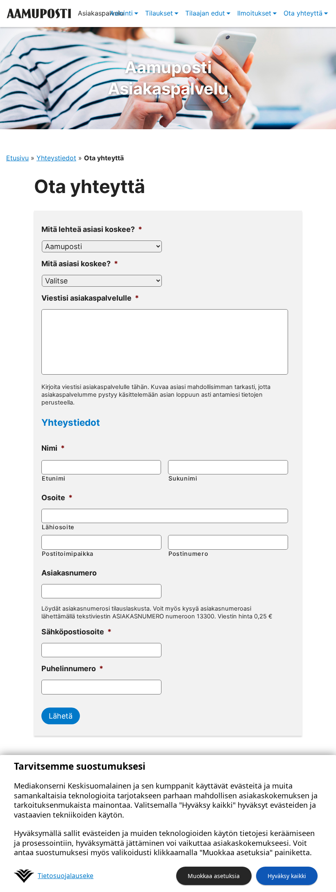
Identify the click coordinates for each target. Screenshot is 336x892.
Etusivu (17, 158)
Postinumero (188, 553)
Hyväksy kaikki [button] (287, 876)
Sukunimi (182, 478)
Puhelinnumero (72, 668)
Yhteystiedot (56, 158)
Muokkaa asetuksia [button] (214, 876)
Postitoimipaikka (67, 553)
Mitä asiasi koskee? (79, 263)
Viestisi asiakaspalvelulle (90, 298)
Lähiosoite (58, 527)
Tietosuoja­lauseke (65, 876)
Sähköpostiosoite (76, 631)
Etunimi (54, 478)
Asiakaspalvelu (168, 78)
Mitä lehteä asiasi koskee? (91, 229)
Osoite (57, 497)
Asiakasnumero (69, 572)
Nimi (53, 448)
